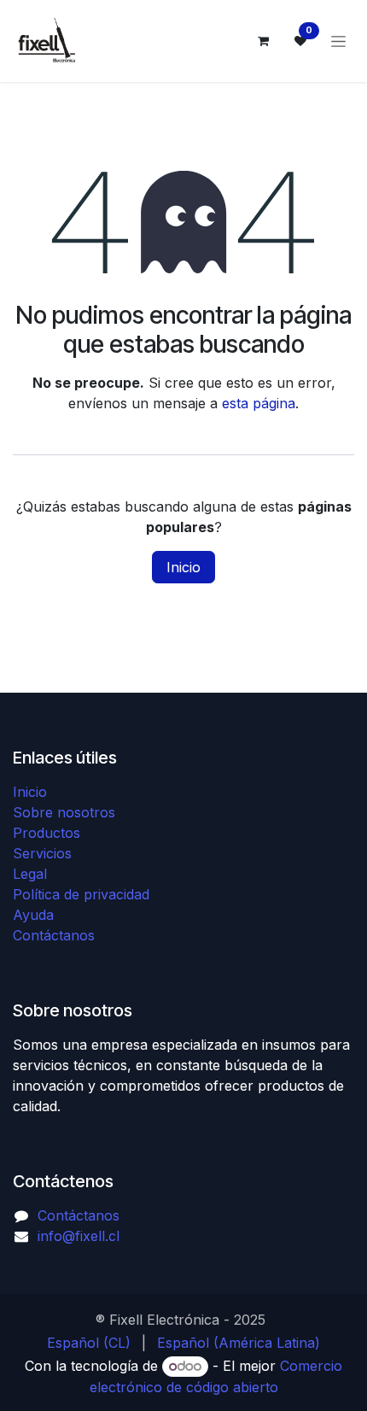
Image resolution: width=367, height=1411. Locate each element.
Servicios (42, 853)
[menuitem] (89, 1342)
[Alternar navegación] (338, 41)
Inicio (183, 567)
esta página (258, 403)
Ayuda (33, 914)
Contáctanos (54, 935)
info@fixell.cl (78, 1235)
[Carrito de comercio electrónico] (263, 41)
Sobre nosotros (64, 812)
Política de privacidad (81, 894)
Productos (46, 832)
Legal (30, 873)
